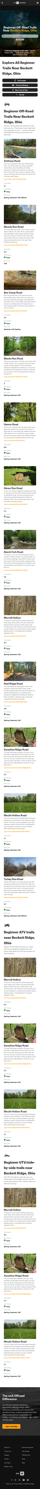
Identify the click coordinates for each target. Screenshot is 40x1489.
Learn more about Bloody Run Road (20, 235)
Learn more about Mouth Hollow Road (20, 822)
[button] (20, 80)
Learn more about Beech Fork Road (20, 560)
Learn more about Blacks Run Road (20, 366)
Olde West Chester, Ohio (25, 52)
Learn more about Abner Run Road (20, 495)
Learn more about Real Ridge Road (20, 692)
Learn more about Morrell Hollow (20, 626)
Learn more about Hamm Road (20, 431)
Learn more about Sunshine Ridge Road (20, 758)
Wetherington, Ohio (20, 54)
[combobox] (22, 36)
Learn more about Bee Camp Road (20, 301)
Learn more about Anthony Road (20, 169)
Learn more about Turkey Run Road (20, 887)
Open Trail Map (11, 1426)
